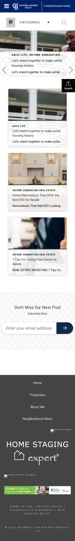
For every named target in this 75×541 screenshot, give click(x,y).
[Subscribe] (64, 328)
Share (68, 88)
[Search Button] (64, 22)
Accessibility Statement (32, 510)
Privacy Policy (50, 507)
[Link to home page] (27, 6)
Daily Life (19, 54)
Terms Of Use (21, 507)
